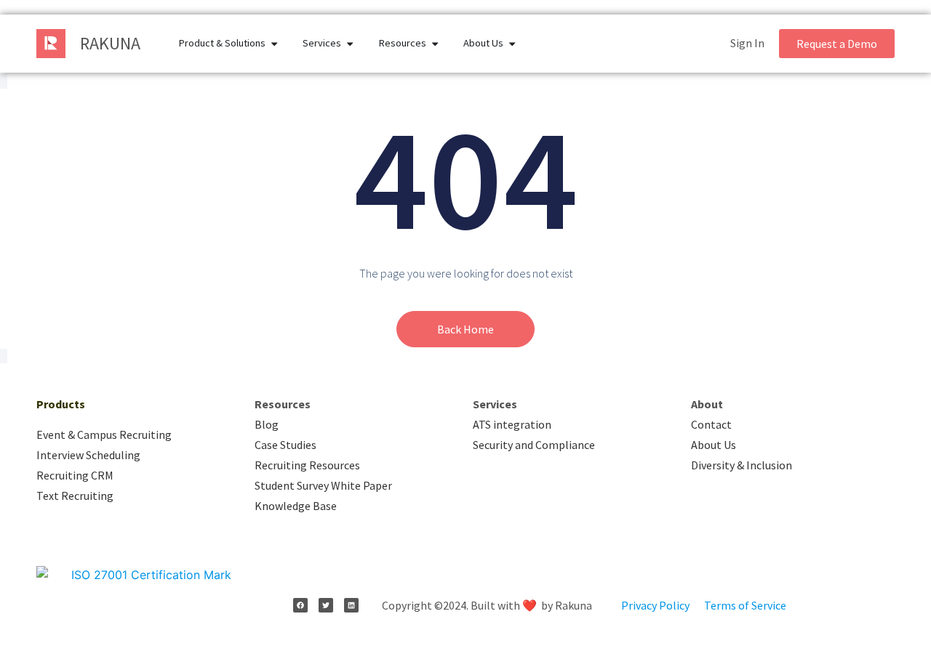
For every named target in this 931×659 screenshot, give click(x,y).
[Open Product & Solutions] (274, 44)
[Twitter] (326, 605)
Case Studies (285, 444)
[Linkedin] (351, 605)
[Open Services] (350, 44)
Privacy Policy (655, 605)
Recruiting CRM (74, 475)
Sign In (747, 43)
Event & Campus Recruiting (104, 434)
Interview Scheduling (88, 455)
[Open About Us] (512, 44)
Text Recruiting (74, 495)
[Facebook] (300, 605)
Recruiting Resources (307, 465)
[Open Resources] (435, 44)
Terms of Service (745, 605)
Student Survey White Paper (323, 485)
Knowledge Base (296, 505)
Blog (267, 424)
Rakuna (110, 43)
